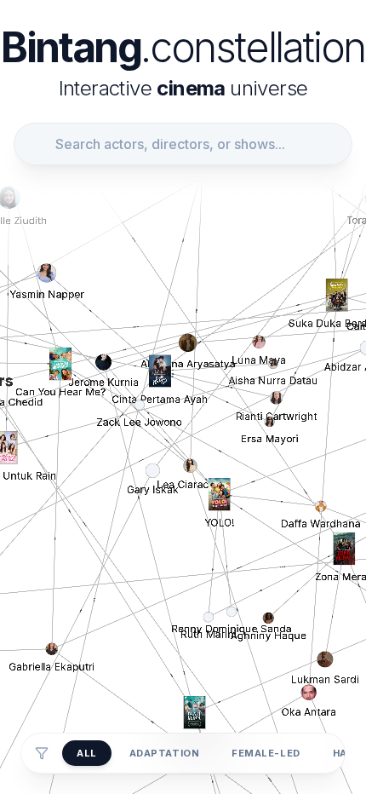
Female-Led (266, 753)
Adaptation (164, 753)
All (87, 753)
